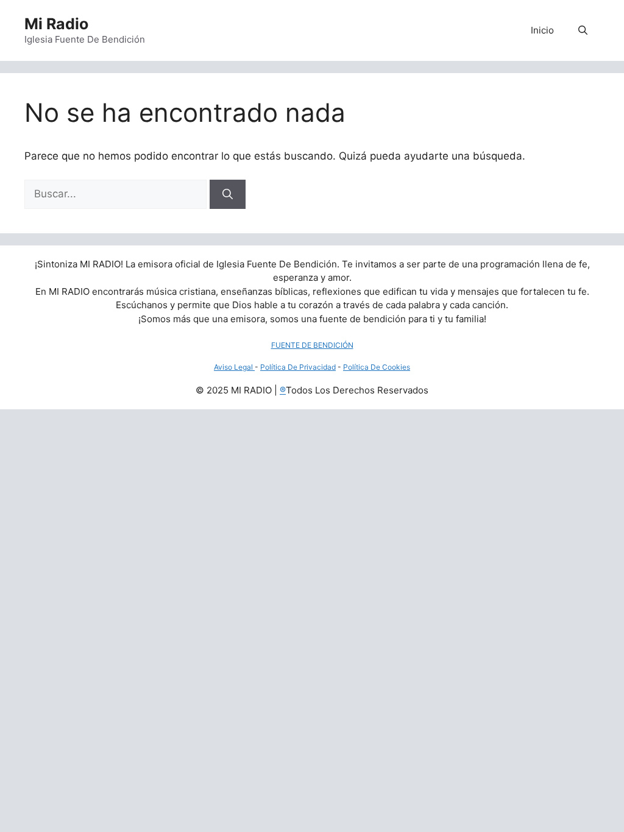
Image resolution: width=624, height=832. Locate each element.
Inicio (542, 30)
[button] (583, 30)
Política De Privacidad (298, 367)
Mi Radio (56, 24)
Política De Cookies (376, 367)
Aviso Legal (234, 367)
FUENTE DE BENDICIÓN (312, 345)
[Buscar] (228, 194)
